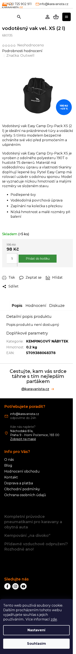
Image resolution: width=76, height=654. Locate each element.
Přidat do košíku (38, 259)
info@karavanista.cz (24, 414)
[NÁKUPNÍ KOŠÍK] (56, 17)
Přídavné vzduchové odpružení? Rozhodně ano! (36, 547)
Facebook (7, 586)
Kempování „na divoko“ (27, 535)
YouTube (23, 586)
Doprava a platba (18, 483)
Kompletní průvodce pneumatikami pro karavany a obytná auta (33, 521)
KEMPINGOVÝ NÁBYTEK (47, 341)
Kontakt (11, 477)
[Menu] (66, 17)
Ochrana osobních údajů (25, 495)
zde (54, 619)
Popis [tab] (17, 305)
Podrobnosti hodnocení (22, 51)
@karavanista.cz (35, 389)
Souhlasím (36, 644)
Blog (8, 465)
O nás (9, 460)
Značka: (20, 56)
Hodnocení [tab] (36, 305)
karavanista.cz (15, 586)
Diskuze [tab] (57, 305)
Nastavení (36, 630)
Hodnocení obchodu (22, 471)
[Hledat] (19, 17)
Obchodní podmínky (22, 489)
